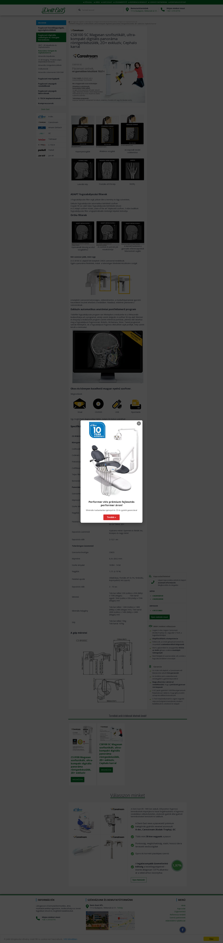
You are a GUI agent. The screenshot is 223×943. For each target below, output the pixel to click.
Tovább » (111, 517)
